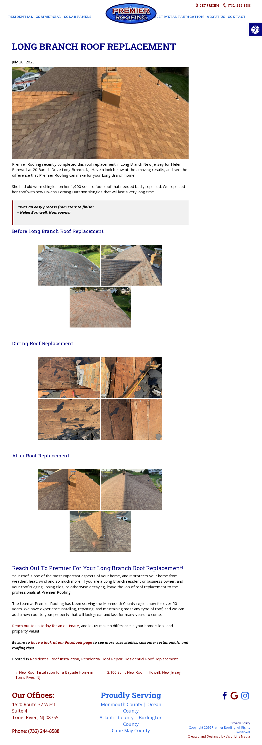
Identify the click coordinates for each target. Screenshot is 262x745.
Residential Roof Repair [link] (102, 658)
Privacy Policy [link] (240, 723)
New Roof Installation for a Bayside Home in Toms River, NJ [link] (54, 675)
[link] (255, 29)
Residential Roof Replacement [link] (151, 658)
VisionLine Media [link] (238, 736)
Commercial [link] (48, 16)
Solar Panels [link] (77, 16)
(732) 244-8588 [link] (43, 731)
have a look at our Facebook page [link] (61, 642)
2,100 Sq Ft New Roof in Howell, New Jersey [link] (144, 672)
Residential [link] (20, 16)
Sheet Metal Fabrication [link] (177, 16)
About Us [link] (215, 16)
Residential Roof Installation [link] (54, 658)
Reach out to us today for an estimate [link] (45, 625)
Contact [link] (237, 16)
